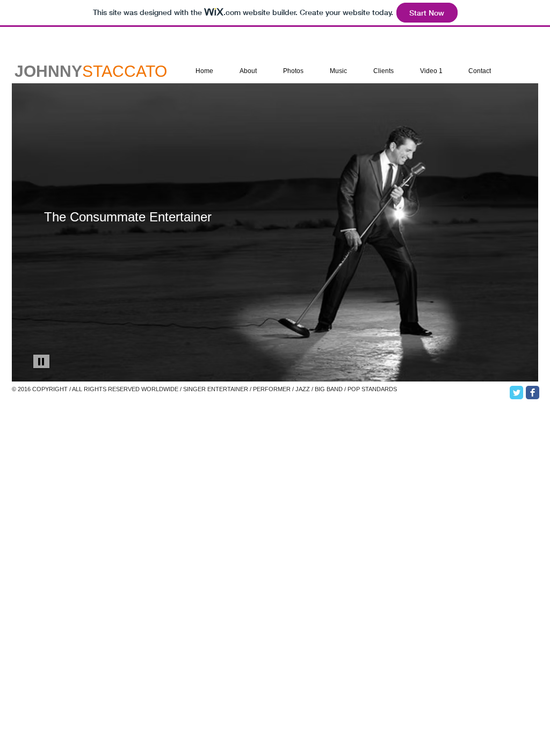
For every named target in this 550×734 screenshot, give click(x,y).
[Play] (41, 361)
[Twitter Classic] (516, 392)
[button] (275, 232)
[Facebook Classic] (532, 392)
